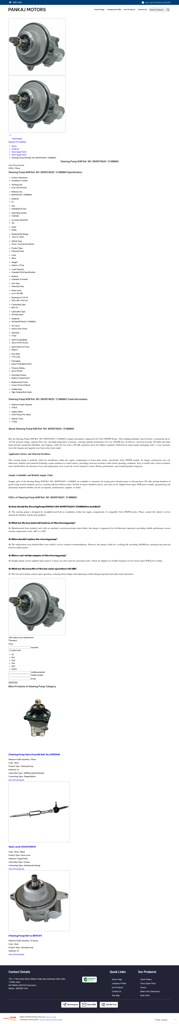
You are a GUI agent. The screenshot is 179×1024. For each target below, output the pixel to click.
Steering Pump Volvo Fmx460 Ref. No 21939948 (34, 754)
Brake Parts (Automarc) (150, 991)
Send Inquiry (17, 138)
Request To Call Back (17, 142)
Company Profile (114, 9)
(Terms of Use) (51, 1017)
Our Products (129, 9)
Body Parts (145, 995)
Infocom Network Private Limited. (51, 1019)
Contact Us (142, 9)
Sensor (143, 987)
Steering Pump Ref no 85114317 (25, 935)
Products (15, 149)
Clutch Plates (146, 979)
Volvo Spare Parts (18, 152)
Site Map (116, 995)
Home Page (99, 9)
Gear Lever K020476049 (22, 846)
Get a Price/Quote (16, 165)
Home (14, 146)
